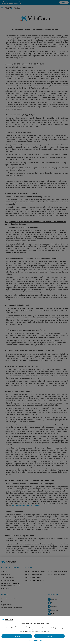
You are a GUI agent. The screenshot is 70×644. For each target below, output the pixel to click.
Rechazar (17, 636)
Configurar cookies (35, 641)
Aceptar (49, 636)
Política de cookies (45, 631)
